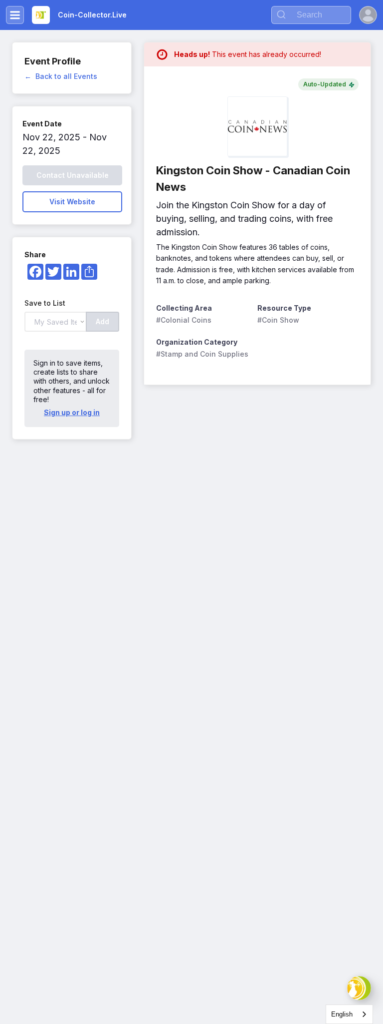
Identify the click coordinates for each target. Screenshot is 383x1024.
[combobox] (349, 1014)
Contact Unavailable (72, 175)
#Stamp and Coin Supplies (202, 354)
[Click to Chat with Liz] (359, 988)
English (342, 1014)
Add (102, 321)
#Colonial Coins (183, 320)
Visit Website (72, 201)
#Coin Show (278, 320)
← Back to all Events (60, 76)
